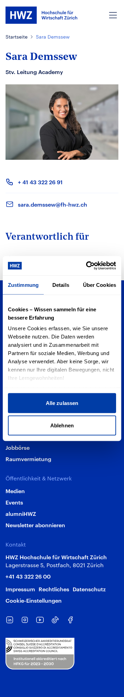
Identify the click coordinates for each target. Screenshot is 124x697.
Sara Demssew (53, 36)
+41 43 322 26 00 (28, 576)
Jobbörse (18, 447)
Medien (15, 491)
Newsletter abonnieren (35, 525)
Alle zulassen (62, 403)
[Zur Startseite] (42, 15)
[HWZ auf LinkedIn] (10, 620)
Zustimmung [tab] (23, 285)
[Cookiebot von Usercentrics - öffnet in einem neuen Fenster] (87, 265)
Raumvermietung (28, 458)
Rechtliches (54, 589)
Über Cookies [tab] (99, 285)
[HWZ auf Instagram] (25, 620)
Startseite (17, 36)
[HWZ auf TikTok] (55, 620)
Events (14, 502)
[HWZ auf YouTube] (40, 620)
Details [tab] (60, 285)
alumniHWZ (21, 513)
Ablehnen (62, 425)
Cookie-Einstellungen (34, 600)
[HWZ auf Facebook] (70, 620)
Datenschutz (89, 589)
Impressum (20, 589)
